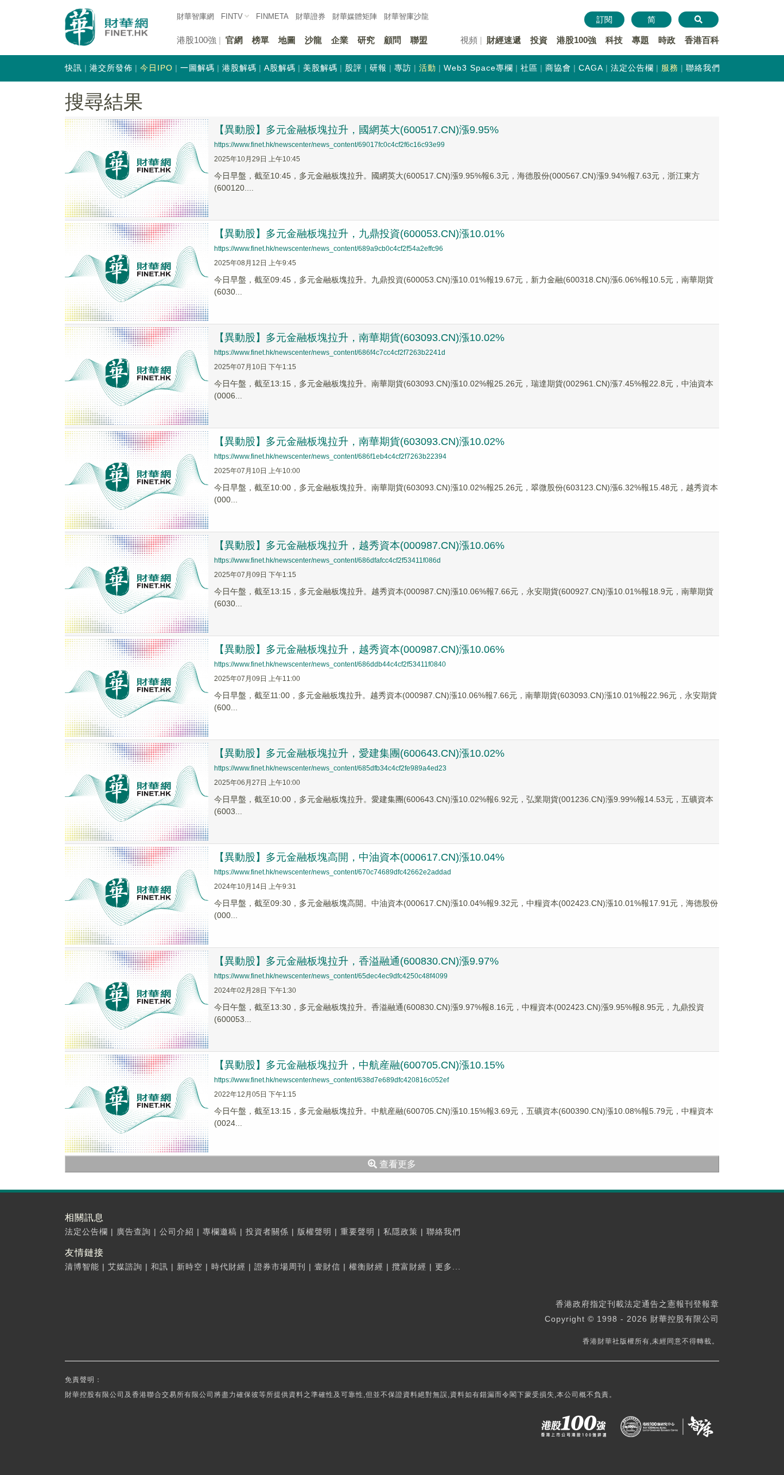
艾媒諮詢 (125, 1266)
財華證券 (310, 16)
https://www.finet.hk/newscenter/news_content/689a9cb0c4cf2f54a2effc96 (328, 249)
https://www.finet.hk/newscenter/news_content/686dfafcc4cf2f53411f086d (327, 560)
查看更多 (396, 1164)
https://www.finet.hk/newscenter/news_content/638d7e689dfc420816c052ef (331, 1080)
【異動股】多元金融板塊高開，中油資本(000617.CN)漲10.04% (359, 857)
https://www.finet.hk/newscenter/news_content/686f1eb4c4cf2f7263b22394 (330, 456)
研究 (366, 40)
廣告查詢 (134, 1231)
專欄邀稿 (220, 1231)
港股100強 (576, 40)
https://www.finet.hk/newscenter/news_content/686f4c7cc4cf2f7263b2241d (329, 353)
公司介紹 (177, 1231)
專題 (640, 40)
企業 (339, 40)
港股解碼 (239, 67)
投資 (539, 40)
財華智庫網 (195, 16)
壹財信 (327, 1266)
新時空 (190, 1266)
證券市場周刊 (280, 1266)
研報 (378, 67)
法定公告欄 (632, 67)
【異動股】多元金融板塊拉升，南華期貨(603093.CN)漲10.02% (359, 337)
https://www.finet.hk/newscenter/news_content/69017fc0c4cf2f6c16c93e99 (329, 145)
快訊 (73, 67)
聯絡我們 (703, 67)
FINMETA (272, 16)
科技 (614, 40)
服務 (669, 67)
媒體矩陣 (354, 16)
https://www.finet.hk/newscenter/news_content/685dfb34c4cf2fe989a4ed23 (330, 768)
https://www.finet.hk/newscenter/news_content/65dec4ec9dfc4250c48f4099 (331, 976)
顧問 (392, 40)
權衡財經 (366, 1266)
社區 (529, 67)
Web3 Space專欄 (478, 67)
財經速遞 (504, 40)
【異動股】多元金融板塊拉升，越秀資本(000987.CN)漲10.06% (359, 545)
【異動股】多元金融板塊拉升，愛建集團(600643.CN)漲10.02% (359, 753)
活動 (427, 67)
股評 (353, 67)
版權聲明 (314, 1231)
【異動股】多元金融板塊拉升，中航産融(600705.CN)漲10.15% (359, 1065)
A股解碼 (280, 67)
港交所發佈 (111, 67)
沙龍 (313, 40)
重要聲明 (357, 1231)
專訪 (403, 67)
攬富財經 (409, 1266)
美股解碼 (320, 67)
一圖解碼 (197, 67)
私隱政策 (400, 1231)
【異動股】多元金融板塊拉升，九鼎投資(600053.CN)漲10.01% (359, 233)
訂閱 (604, 19)
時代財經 (228, 1266)
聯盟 (419, 40)
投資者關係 (267, 1231)
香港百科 (702, 40)
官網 (234, 40)
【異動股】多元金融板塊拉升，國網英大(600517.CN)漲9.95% (356, 130)
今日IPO (156, 67)
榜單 (260, 40)
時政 (667, 40)
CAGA (591, 67)
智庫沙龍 (406, 16)
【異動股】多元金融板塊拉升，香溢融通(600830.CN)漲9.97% (356, 961)
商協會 (558, 67)
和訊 (159, 1266)
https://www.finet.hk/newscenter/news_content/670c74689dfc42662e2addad (332, 872)
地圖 (287, 40)
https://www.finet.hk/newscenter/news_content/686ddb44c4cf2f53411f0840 (330, 664)
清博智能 (82, 1266)
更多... (448, 1266)
